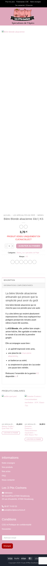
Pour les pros (10, 2)
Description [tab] (9, 280)
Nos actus (6, 471)
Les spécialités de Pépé (24, 215)
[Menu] (3, 16)
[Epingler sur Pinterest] (30, 262)
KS (27, 256)
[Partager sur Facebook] (17, 262)
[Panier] (44, 16)
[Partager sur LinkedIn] (34, 262)
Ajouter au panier (29, 246)
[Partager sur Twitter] (21, 262)
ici (16, 376)
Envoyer (7, 546)
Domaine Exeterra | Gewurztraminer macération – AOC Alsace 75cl (31, 430)
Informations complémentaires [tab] (18, 285)
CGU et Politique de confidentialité (16, 525)
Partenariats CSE (22, 2)
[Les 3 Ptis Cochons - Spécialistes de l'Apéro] (23, 14)
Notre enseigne (35, 2)
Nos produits (7, 467)
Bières (40, 215)
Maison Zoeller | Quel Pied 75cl (8, 427)
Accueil (7, 215)
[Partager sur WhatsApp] (13, 262)
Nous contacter (8, 480)
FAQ (4, 476)
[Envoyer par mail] (26, 262)
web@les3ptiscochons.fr (14, 510)
